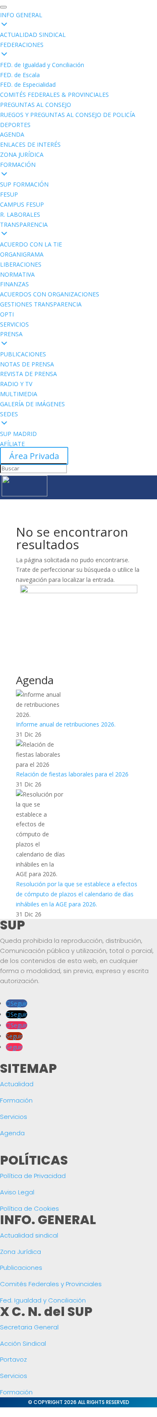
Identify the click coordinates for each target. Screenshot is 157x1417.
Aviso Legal (17, 1192)
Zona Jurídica (20, 1251)
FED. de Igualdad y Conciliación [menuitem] (42, 65)
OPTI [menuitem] (7, 314)
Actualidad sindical (29, 1235)
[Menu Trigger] (3, 7)
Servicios (13, 1116)
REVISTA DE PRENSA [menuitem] (28, 374)
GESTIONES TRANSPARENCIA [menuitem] (41, 304)
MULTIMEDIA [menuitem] (18, 394)
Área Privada (34, 456)
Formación (16, 1100)
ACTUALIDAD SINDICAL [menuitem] (33, 35)
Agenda (12, 1133)
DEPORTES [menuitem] (15, 125)
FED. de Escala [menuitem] (20, 75)
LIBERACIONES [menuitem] (20, 264)
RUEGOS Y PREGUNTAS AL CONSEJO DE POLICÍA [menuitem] (67, 115)
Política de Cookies (29, 1208)
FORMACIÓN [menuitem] (18, 165)
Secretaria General (29, 1327)
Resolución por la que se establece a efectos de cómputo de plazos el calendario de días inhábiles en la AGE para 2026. (76, 894)
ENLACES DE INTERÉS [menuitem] (30, 144)
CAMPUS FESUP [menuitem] (22, 204)
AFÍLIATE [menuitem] (12, 444)
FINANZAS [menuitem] (14, 284)
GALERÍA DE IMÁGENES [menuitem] (32, 404)
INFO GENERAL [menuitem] (21, 15)
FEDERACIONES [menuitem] (22, 45)
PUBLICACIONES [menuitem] (23, 354)
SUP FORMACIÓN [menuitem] (24, 184)
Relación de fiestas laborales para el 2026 (72, 774)
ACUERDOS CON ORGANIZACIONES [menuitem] (49, 294)
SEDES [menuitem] (9, 414)
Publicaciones (21, 1267)
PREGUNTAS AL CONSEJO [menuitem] (35, 105)
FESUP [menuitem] (9, 194)
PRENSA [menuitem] (11, 334)
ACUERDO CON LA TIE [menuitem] (31, 244)
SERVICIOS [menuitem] (14, 324)
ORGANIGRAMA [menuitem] (22, 254)
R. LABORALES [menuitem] (20, 214)
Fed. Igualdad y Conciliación (43, 1300)
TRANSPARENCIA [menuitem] (24, 224)
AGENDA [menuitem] (12, 134)
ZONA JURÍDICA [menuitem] (22, 154)
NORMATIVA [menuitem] (17, 274)
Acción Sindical (23, 1343)
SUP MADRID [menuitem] (18, 434)
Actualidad (16, 1084)
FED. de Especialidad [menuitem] (28, 84)
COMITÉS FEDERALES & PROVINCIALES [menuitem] (54, 95)
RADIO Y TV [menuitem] (16, 384)
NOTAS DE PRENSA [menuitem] (27, 364)
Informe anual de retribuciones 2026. (66, 724)
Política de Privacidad (33, 1175)
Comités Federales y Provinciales (51, 1283)
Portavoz (13, 1359)
